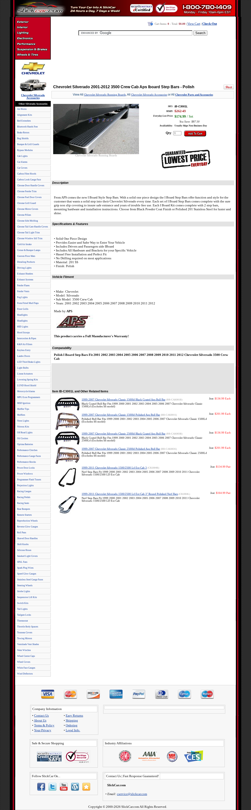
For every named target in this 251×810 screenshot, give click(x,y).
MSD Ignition (23, 403)
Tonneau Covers (24, 632)
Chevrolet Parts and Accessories (194, 94)
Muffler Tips (23, 409)
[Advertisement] (143, 59)
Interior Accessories (32, 28)
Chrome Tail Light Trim (28, 232)
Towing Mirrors (24, 638)
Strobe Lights (23, 591)
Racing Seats (23, 503)
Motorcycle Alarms (26, 391)
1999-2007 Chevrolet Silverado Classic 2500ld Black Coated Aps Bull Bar (123, 433)
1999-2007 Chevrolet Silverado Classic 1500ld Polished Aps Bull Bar (121, 414)
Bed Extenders (24, 121)
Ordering (71, 725)
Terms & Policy (44, 725)
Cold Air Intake (24, 244)
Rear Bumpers (23, 509)
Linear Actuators (25, 374)
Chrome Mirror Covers (27, 209)
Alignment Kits (24, 115)
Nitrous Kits (23, 426)
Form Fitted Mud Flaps (28, 303)
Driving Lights (24, 268)
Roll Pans (21, 532)
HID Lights (22, 326)
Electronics (32, 38)
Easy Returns (74, 715)
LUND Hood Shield (26, 385)
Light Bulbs (23, 368)
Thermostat (22, 621)
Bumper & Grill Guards (28, 144)
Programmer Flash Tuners (29, 479)
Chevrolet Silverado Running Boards (105, 94)
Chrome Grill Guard (26, 203)
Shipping (72, 720)
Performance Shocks (26, 462)
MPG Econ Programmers (28, 397)
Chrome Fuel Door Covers (29, 197)
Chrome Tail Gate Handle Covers (32, 226)
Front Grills (22, 309)
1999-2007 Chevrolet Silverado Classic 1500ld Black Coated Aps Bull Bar (123, 399)
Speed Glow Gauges (26, 574)
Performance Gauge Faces (29, 456)
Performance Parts (32, 44)
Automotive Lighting (32, 33)
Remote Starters (24, 515)
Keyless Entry (24, 350)
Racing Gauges (24, 491)
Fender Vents (23, 291)
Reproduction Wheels (27, 521)
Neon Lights (23, 421)
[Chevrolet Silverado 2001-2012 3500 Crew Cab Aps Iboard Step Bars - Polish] (96, 153)
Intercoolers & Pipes (26, 338)
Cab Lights (22, 156)
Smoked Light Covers (27, 556)
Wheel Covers (23, 662)
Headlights (22, 315)
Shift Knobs (23, 544)
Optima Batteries (25, 444)
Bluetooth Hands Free (27, 126)
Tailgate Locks (24, 615)
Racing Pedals (23, 497)
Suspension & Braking (32, 49)
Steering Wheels (25, 585)
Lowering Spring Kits (27, 379)
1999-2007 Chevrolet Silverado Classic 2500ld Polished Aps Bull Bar (121, 449)
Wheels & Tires (32, 55)
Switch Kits (22, 603)
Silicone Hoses (24, 550)
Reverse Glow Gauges (27, 526)
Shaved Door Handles (27, 538)
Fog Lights (22, 297)
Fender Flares (23, 285)
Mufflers (21, 415)
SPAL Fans (22, 562)
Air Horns (22, 109)
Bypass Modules (25, 150)
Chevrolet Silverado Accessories (149, 94)
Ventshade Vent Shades (28, 644)
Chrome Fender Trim (27, 191)
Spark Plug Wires (25, 568)
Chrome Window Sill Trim (29, 238)
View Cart (193, 23)
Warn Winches (24, 650)
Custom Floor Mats (26, 256)
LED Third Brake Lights (28, 362)
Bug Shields (23, 138)
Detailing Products (26, 262)
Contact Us (41, 715)
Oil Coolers (22, 438)
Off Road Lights (25, 432)
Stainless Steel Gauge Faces (30, 579)
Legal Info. (73, 730)
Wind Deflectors (25, 674)
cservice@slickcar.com (132, 794)
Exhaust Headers (25, 274)
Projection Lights (25, 485)
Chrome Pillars (24, 215)
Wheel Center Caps (26, 656)
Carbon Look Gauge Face (29, 179)
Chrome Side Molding (27, 221)
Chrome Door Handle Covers (30, 185)
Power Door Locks (26, 468)
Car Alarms (22, 162)
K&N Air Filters (24, 344)
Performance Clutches (27, 450)
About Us (40, 720)
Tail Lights (22, 609)
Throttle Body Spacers (27, 626)
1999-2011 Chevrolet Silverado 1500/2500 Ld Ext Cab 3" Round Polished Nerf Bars (130, 494)
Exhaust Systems (25, 279)
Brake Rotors (23, 132)
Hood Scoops (23, 332)
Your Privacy (42, 730)
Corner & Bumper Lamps (28, 250)
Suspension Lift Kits (27, 597)
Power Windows (25, 474)
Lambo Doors (23, 356)
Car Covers (22, 168)
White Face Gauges (26, 668)
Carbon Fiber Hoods (26, 174)
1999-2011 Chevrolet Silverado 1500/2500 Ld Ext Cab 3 (114, 467)
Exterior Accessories (32, 22)
